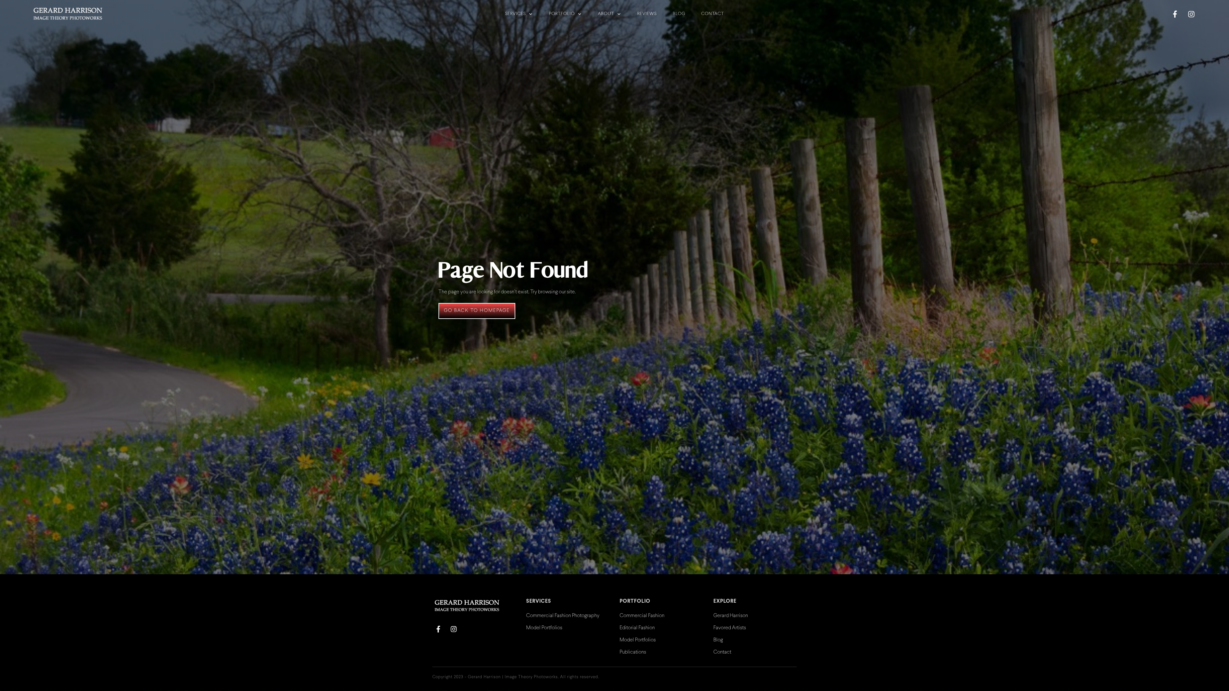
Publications (633, 652)
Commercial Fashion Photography (562, 615)
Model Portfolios (544, 627)
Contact (722, 652)
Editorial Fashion (637, 627)
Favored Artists (729, 627)
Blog (718, 640)
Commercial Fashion (642, 615)
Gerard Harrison (730, 615)
